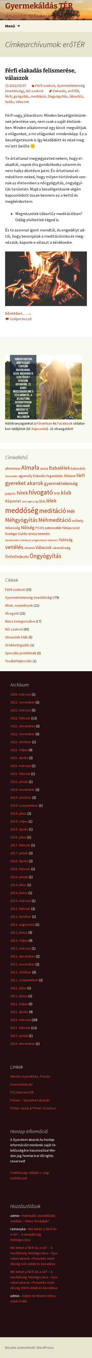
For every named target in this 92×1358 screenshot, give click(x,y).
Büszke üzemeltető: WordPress (29, 1347)
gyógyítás (21, 96)
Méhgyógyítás (21, 520)
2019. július (18, 813)
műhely (77, 520)
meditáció (38, 96)
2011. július (18, 988)
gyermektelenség (61, 483)
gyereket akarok (24, 483)
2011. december (22, 956)
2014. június (19, 892)
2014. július (18, 884)
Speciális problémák (20, 653)
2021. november (22, 734)
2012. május (19, 940)
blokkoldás (11, 476)
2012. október (20, 916)
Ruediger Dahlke (16, 534)
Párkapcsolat (71, 528)
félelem (70, 475)
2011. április (19, 1011)
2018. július (18, 837)
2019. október (20, 797)
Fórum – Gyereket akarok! (30, 1100)
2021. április (19, 757)
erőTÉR (73, 91)
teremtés (44, 534)
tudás (9, 101)
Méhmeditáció (54, 520)
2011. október (20, 972)
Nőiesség (12, 527)
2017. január (19, 853)
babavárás (78, 468)
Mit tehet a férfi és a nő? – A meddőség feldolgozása (33, 1234)
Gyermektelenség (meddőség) (29, 597)
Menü (10, 25)
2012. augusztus (22, 924)
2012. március (20, 948)
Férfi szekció (45, 85)
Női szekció (34, 91)
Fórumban (44, 423)
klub (66, 492)
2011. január (19, 1035)
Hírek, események (19, 605)
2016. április (19, 861)
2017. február (20, 845)
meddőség (21, 510)
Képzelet (13, 500)
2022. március (20, 710)
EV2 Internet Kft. (22, 1092)
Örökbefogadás (17, 645)
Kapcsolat (39, 428)
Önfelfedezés (17, 556)
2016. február (20, 869)
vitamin (29, 548)
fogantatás (54, 475)
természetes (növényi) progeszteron (26, 540)
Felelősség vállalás (24, 1172)
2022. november (22, 702)
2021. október (20, 742)
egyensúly (25, 476)
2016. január (19, 877)
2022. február (20, 718)
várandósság (61, 548)
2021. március (20, 765)
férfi (8, 96)
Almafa (30, 467)
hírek (22, 492)
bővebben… (18, 313)
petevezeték (53, 528)
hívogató (41, 492)
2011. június (19, 996)
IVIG (57, 493)
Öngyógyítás (57, 96)
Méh (71, 511)
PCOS (39, 527)
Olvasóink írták (16, 637)
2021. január (19, 781)
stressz (32, 534)
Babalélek (59, 468)
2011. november (22, 964)
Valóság (66, 539)
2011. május (19, 1004)
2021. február (20, 773)
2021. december (22, 726)
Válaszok (22, 101)
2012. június (19, 932)
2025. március (20, 694)
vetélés (14, 547)
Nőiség (27, 527)
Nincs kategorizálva (20, 621)
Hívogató (12, 613)
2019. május (19, 821)
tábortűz (76, 96)
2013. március (20, 900)
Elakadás (59, 91)
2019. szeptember (24, 805)
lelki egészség (30, 501)
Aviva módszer (21, 1084)
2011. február (20, 1027)
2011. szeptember (24, 980)
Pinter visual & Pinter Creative (33, 1108)
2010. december (22, 1043)
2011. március (20, 1019)
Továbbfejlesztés (18, 661)
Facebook (65, 423)
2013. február (20, 908)
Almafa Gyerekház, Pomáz (30, 1076)
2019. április (19, 829)
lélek (51, 501)
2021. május (19, 750)
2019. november (22, 789)
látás (42, 501)
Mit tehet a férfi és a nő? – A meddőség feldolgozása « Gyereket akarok (34, 1253)
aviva (44, 468)
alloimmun (12, 468)
